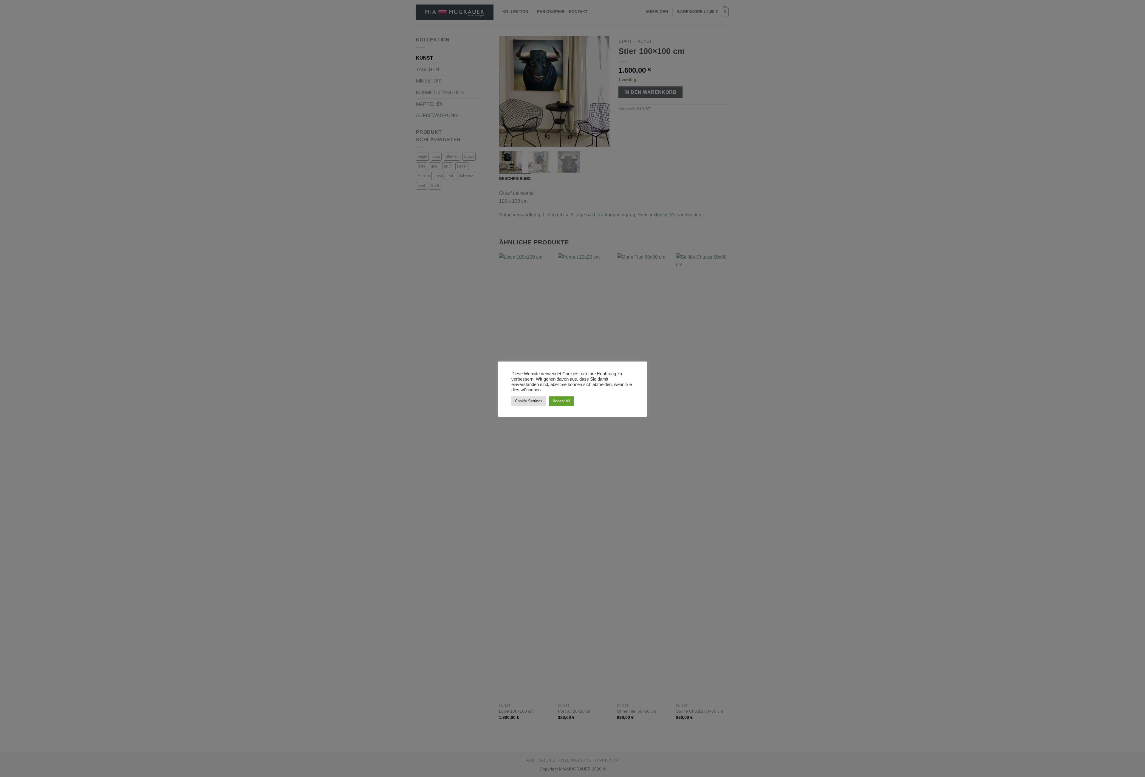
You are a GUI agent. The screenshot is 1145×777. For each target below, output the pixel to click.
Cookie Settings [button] (528, 401)
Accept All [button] (561, 401)
